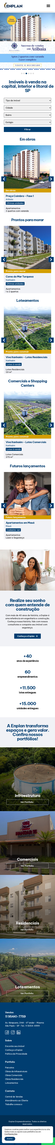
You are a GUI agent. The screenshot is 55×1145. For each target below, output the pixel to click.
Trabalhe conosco (13, 1104)
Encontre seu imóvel (14, 1046)
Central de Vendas (14, 1096)
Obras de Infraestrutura (16, 1071)
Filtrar (27, 129)
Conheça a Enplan (13, 1050)
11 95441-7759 (15, 1016)
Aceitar (10, 1139)
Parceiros (9, 1067)
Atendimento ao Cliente (16, 1100)
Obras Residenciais (14, 1079)
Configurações (10, 1134)
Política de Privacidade (16, 1054)
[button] (48, 6)
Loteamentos (11, 1083)
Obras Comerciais (13, 1075)
